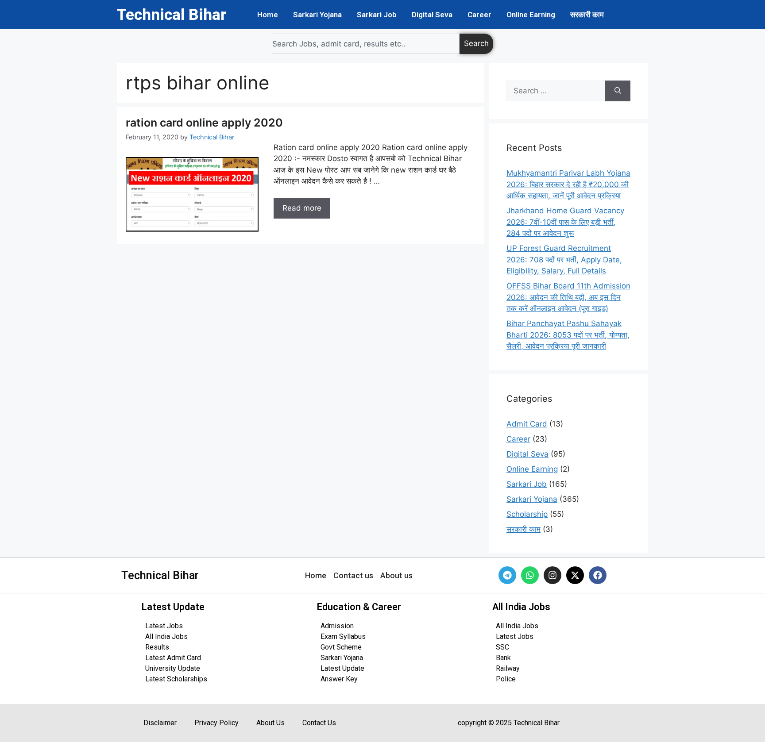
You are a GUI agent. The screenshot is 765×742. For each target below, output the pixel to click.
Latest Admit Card (173, 658)
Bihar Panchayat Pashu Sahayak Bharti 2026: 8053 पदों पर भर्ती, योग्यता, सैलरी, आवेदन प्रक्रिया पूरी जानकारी (568, 334)
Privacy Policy (216, 723)
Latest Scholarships (176, 679)
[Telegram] (507, 575)
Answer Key (339, 679)
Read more (301, 208)
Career (479, 14)
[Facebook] (598, 575)
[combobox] (366, 44)
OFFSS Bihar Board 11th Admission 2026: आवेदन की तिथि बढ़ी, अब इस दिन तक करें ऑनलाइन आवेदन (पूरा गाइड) (568, 297)
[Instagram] (552, 575)
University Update (172, 668)
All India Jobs (166, 636)
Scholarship (527, 514)
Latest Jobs (164, 626)
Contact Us (319, 723)
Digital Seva (432, 14)
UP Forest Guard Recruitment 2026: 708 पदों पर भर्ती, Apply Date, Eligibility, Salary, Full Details (564, 259)
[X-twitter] (575, 575)
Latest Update (342, 668)
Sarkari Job (377, 14)
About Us (270, 723)
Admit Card (526, 423)
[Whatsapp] (530, 575)
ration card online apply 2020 (204, 122)
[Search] (617, 91)
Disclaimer (160, 723)
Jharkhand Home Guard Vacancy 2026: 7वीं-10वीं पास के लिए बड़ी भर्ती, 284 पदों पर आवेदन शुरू (565, 222)
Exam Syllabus (343, 636)
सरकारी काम (587, 14)
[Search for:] (555, 91)
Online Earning (530, 14)
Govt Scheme (341, 647)
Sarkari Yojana (317, 14)
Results (157, 647)
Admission (337, 626)
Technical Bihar (172, 15)
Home (267, 14)
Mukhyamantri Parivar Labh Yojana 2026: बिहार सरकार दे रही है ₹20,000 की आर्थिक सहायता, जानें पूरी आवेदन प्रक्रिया (568, 184)
